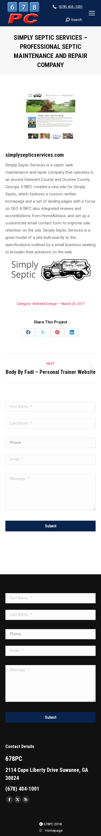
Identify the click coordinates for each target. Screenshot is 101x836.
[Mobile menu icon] (92, 13)
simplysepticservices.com (34, 155)
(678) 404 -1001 (71, 7)
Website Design (44, 304)
